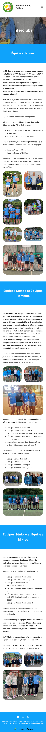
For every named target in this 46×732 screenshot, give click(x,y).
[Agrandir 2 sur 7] (41, 174)
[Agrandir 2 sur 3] (41, 369)
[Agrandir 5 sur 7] (19, 230)
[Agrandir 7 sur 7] (41, 247)
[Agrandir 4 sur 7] (41, 202)
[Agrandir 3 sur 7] (19, 202)
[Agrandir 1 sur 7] (19, 174)
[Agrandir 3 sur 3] (41, 387)
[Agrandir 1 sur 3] (19, 369)
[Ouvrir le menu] (42, 7)
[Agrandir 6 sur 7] (41, 230)
